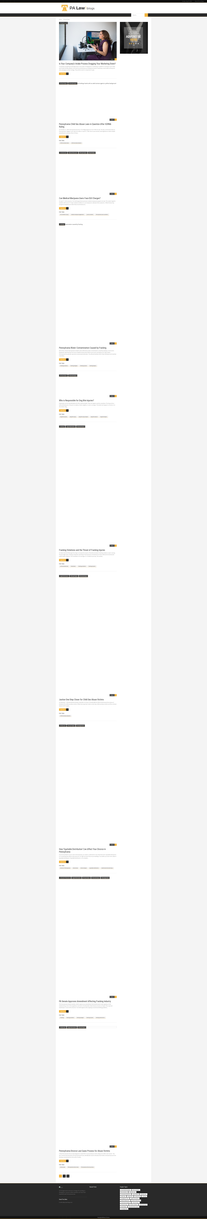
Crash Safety (135, 1194)
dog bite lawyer (103, 416)
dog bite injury (73, 416)
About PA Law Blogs (199, 1)
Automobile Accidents (125, 1190)
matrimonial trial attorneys (107, 868)
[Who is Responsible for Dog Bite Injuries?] (88, 385)
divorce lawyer (84, 868)
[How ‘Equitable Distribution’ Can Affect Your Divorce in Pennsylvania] (88, 785)
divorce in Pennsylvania (65, 868)
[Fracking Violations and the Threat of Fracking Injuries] (88, 486)
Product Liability (133, 1204)
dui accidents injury (64, 214)
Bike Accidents (136, 1190)
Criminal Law (63, 152)
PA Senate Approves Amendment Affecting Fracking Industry (85, 1001)
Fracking (62, 1017)
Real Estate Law (143, 1204)
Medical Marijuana (73, 152)
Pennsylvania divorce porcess (87, 1167)
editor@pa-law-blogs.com (66, 1202)
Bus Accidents (124, 1192)
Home (60, 19)
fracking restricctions (100, 1017)
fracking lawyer (93, 365)
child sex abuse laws (64, 143)
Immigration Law (124, 1198)
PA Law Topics (63, 23)
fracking (62, 224)
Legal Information (71, 426)
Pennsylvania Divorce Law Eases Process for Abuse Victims (84, 1151)
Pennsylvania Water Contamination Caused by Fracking (82, 348)
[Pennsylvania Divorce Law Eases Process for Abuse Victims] (88, 1087)
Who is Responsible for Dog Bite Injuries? (76, 400)
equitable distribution (94, 868)
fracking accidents (64, 365)
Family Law (62, 725)
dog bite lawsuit (94, 416)
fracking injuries (83, 365)
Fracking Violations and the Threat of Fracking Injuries (82, 550)
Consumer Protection (65, 878)
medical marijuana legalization (77, 214)
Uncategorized (80, 725)
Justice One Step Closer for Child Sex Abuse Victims (81, 699)
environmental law (64, 566)
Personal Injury (72, 83)
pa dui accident (90, 214)
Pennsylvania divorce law (73, 1167)
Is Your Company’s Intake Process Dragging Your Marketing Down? (87, 63)
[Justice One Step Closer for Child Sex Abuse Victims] (88, 635)
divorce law (75, 868)
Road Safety (91, 152)
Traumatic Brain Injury (133, 1206)
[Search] (146, 15)
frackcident (73, 566)
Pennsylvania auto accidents (102, 214)
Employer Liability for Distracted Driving (107, 1192)
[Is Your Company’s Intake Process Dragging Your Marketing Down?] (88, 41)
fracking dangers (74, 365)
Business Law (132, 1192)
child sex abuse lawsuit (76, 143)
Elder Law (123, 1196)
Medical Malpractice (125, 1200)
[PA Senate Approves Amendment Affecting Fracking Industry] (88, 937)
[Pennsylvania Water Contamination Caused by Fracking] (88, 284)
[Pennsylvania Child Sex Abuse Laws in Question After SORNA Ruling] (88, 101)
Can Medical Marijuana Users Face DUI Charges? (80, 198)
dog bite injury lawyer (83, 416)
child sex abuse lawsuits (65, 715)
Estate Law (130, 1196)
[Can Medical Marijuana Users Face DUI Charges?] (88, 173)
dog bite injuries (63, 416)
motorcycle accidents (125, 1202)
